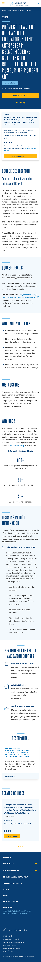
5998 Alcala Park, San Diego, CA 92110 (17, 911)
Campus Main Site (8, 945)
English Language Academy (15, 877)
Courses (7, 857)
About (6, 889)
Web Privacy (6, 936)
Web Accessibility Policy (10, 939)
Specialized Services (12, 883)
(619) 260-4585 (8, 913)
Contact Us (8, 907)
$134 (7, 830)
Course (5, 17)
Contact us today (17, 445)
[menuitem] (20, 858)
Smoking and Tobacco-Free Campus (13, 942)
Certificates (8, 864)
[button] (18, 846)
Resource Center (10, 901)
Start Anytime (8, 820)
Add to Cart (21, 96)
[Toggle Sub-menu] (36, 863)
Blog (5, 895)
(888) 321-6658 (21, 913)
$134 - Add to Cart (22, 156)
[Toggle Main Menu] (3, 3)
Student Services (11, 870)
